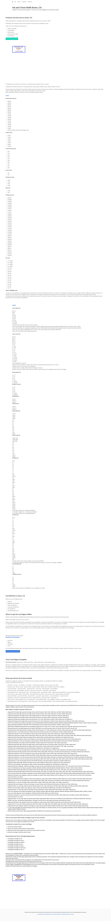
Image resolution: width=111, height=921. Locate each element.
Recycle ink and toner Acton (68, 914)
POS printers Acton (59, 914)
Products (24, 1)
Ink (15, 1)
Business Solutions (13, 637)
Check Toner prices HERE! (12, 651)
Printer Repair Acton (41, 914)
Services (30, 1)
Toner (19, 1)
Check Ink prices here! (11, 38)
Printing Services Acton (50, 914)
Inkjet (14, 305)
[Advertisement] (50, 68)
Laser (7, 95)
